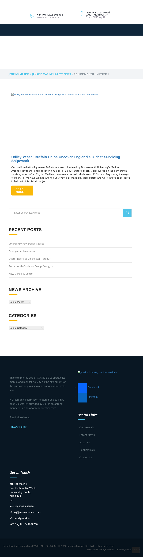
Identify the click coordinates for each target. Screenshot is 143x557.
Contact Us (86, 457)
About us (84, 442)
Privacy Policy (18, 426)
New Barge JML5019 (21, 273)
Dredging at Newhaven (22, 251)
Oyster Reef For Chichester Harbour (29, 258)
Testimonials (87, 449)
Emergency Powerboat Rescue (26, 243)
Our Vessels (86, 427)
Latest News (87, 434)
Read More (20, 190)
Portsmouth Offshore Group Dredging (31, 266)
